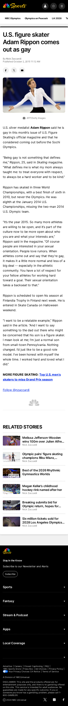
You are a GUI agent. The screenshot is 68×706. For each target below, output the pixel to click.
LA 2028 (56, 18)
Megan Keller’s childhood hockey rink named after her (42, 488)
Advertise (7, 666)
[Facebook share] (6, 70)
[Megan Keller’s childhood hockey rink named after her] (11, 489)
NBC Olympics (13, 18)
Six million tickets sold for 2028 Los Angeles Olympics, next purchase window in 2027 (42, 520)
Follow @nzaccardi (16, 390)
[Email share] (22, 70)
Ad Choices (41, 669)
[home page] (15, 6)
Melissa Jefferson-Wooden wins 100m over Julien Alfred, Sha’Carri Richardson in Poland (43, 439)
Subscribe (10, 574)
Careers (18, 666)
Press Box (28, 669)
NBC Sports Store (12, 669)
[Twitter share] (14, 70)
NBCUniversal (23, 677)
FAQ (47, 666)
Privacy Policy (56, 669)
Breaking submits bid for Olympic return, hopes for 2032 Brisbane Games (40, 504)
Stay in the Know (12, 560)
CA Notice (35, 671)
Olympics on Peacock (36, 18)
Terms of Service (50, 671)
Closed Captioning (33, 666)
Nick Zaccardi (13, 58)
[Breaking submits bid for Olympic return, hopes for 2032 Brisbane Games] (11, 505)
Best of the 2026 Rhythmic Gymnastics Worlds (41, 472)
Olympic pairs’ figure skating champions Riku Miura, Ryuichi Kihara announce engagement (42, 456)
